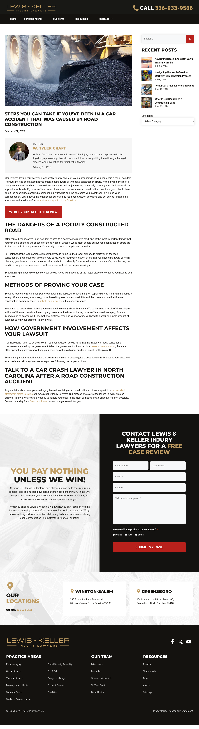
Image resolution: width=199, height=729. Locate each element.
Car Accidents (13, 671)
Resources (81, 19)
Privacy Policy (160, 711)
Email (141, 534)
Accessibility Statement (181, 711)
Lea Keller (96, 671)
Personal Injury (13, 664)
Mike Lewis (97, 664)
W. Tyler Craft (98, 685)
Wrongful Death (14, 692)
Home (13, 19)
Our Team (58, 19)
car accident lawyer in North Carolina (55, 200)
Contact (104, 19)
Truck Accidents (14, 678)
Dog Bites (52, 692)
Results (147, 664)
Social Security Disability (60, 664)
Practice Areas (33, 19)
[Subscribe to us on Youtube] (189, 642)
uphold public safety (50, 301)
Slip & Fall (52, 671)
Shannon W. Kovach (101, 678)
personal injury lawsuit (103, 346)
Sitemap (147, 692)
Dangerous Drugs (56, 678)
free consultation (39, 401)
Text (130, 534)
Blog (145, 678)
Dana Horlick (97, 692)
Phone (118, 534)
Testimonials (149, 671)
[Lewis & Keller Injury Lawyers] (31, 8)
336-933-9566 (174, 8)
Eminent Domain (56, 685)
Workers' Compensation (18, 699)
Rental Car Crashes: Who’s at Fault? (174, 85)
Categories (147, 115)
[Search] (190, 39)
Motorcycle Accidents (17, 685)
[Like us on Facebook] (172, 642)
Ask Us (146, 685)
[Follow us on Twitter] (180, 642)
